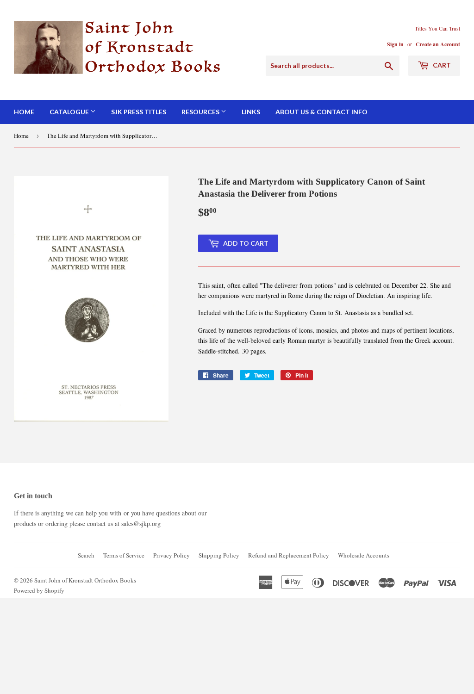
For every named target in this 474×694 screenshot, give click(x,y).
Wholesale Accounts (363, 555)
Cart (441, 65)
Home (24, 112)
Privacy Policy (171, 555)
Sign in (395, 44)
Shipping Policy (219, 555)
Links (251, 112)
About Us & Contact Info (321, 112)
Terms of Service (123, 555)
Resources (201, 112)
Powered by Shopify (39, 590)
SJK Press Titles (138, 112)
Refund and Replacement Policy (288, 555)
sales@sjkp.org (141, 523)
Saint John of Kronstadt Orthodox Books (85, 580)
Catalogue (70, 112)
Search (86, 555)
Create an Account (438, 44)
